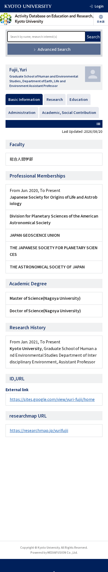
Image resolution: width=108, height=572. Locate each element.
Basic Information (24, 99)
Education (79, 99)
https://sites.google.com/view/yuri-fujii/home (52, 399)
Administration (21, 112)
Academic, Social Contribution (69, 112)
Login (99, 6)
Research (55, 99)
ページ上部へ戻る (98, 562)
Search (93, 36)
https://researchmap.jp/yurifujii (39, 430)
